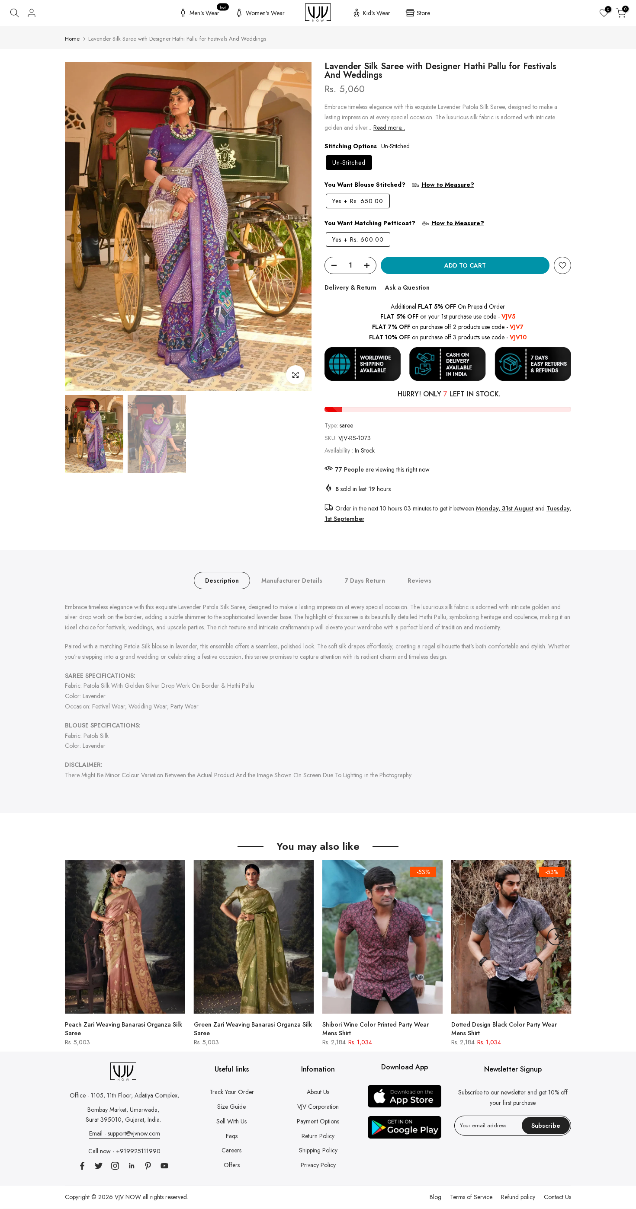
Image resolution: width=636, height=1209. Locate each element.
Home (72, 38)
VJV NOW (128, 1197)
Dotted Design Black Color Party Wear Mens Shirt (504, 1028)
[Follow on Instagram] (115, 1166)
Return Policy (318, 1136)
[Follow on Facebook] (82, 1166)
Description (222, 580)
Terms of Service (471, 1197)
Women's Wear (265, 13)
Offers (232, 1165)
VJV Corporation (318, 1106)
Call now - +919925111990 (124, 1151)
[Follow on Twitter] (99, 1166)
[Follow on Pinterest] (148, 1166)
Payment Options (318, 1121)
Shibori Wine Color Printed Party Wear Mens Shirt (375, 1028)
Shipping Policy (318, 1150)
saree (346, 425)
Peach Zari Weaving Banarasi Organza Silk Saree (123, 1028)
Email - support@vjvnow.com (124, 1133)
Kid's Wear (376, 13)
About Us (318, 1092)
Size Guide (231, 1106)
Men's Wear (208, 11)
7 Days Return (365, 580)
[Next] (296, 226)
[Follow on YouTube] (164, 1166)
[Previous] (80, 226)
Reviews (419, 580)
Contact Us (557, 1197)
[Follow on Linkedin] (131, 1166)
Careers (231, 1150)
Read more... (389, 127)
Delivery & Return (350, 287)
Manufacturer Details (291, 580)
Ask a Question (407, 287)
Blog (435, 1197)
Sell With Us (231, 1121)
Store (423, 13)
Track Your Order (231, 1092)
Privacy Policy (318, 1165)
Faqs (232, 1136)
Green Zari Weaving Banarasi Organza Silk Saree (253, 1028)
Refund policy (518, 1197)
